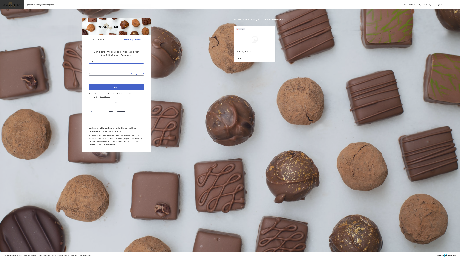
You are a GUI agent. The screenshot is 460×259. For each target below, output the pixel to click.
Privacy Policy (112, 94)
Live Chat (77, 255)
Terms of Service (105, 97)
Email (91, 62)
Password (92, 74)
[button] (426, 4)
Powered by (440, 255)
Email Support (87, 255)
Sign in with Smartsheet (116, 111)
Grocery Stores (243, 51)
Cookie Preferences (44, 255)
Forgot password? (137, 74)
